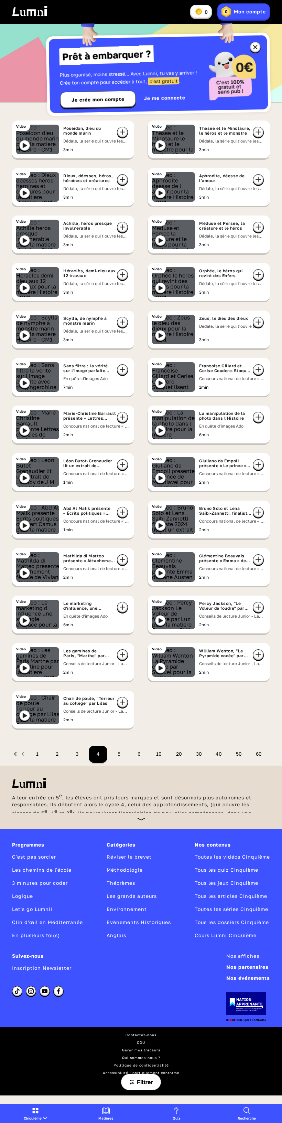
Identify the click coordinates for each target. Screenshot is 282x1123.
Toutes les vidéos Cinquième (232, 857)
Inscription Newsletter (42, 968)
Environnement (127, 909)
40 (219, 754)
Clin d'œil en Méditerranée (47, 922)
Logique (22, 896)
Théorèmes (121, 883)
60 (259, 754)
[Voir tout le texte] (141, 818)
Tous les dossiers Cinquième (232, 922)
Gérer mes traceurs (141, 1050)
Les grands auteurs (132, 896)
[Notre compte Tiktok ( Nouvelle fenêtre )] (17, 991)
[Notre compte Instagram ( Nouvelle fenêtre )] (31, 991)
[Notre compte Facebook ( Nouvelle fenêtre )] (58, 991)
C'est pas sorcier (34, 857)
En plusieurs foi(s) (36, 935)
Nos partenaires (247, 967)
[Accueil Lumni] (29, 11)
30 (199, 754)
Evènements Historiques (139, 922)
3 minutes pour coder (40, 883)
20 (179, 754)
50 (239, 754)
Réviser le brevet (129, 857)
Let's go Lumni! (32, 909)
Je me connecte (164, 98)
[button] (35, 1113)
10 (159, 754)
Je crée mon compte (98, 99)
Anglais (116, 935)
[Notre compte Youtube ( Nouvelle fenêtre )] (45, 991)
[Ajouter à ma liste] (122, 132)
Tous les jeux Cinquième (226, 883)
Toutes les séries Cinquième (231, 909)
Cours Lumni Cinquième (226, 935)
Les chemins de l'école (42, 870)
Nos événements (248, 978)
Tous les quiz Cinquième (226, 870)
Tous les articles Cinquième (231, 896)
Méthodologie (125, 870)
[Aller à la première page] (16, 754)
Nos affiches (242, 956)
